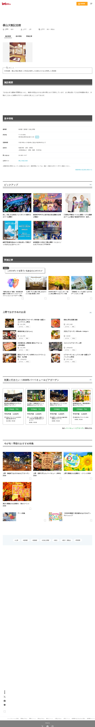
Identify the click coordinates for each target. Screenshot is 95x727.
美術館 (78, 540)
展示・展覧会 (67, 540)
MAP (37, 137)
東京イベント (49, 718)
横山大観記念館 (23, 161)
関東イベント (32, 718)
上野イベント (66, 718)
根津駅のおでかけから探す (78, 718)
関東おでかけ (24, 718)
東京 (56, 540)
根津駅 (26, 540)
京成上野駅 (46, 540)
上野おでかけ (58, 718)
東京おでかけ (41, 718)
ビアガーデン (80, 428)
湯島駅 (35, 540)
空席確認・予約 (13, 409)
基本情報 (8, 118)
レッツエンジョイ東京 (13, 718)
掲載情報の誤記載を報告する (83, 170)
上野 (17, 540)
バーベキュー (69, 428)
